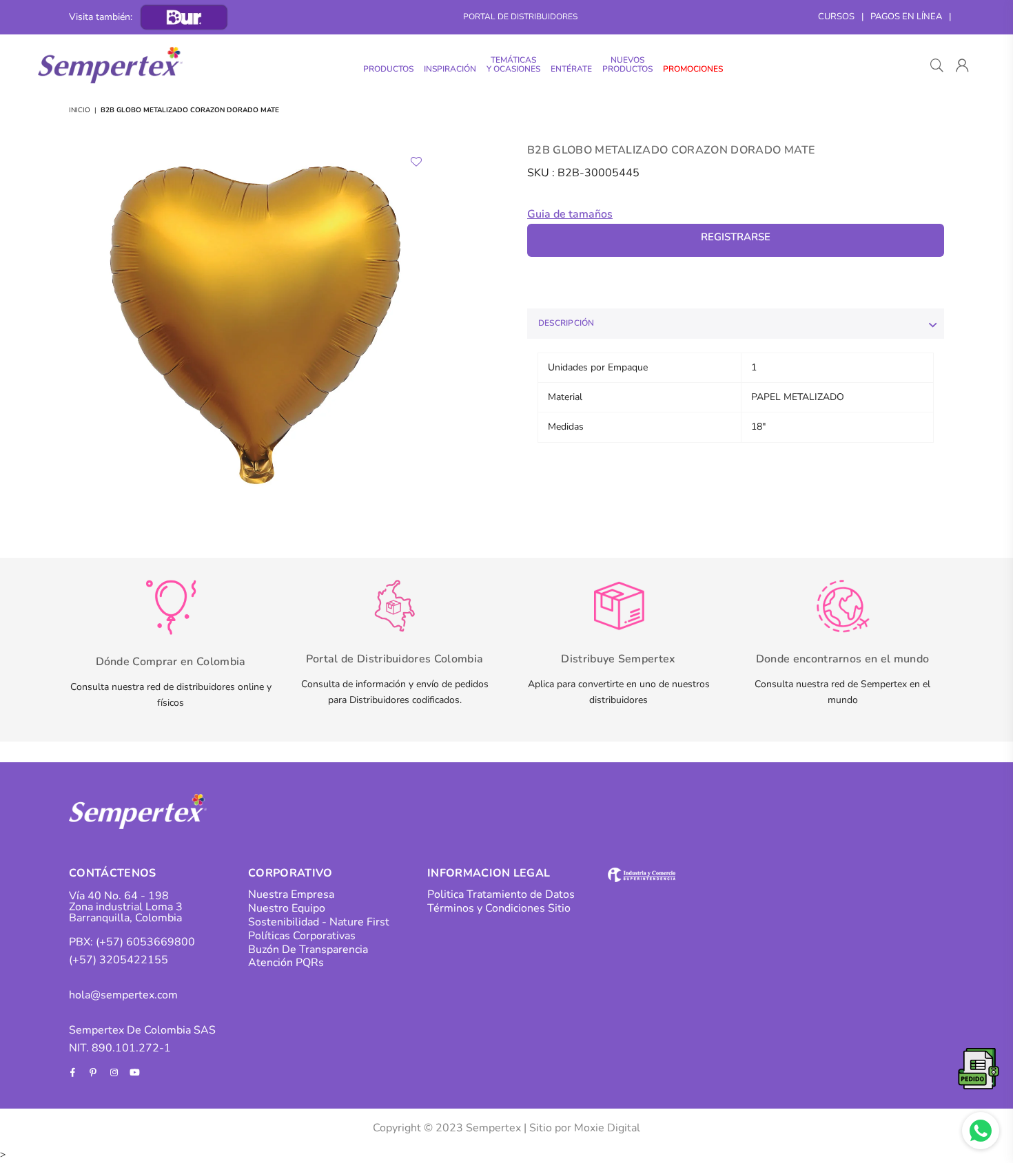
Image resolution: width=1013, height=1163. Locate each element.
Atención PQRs (286, 962)
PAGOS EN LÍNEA (906, 16)
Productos (388, 68)
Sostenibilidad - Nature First (318, 922)
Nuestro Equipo (286, 908)
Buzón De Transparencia (308, 949)
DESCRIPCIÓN (566, 322)
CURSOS (836, 16)
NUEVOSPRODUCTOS (627, 64)
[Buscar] (937, 65)
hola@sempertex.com (123, 995)
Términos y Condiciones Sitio (499, 908)
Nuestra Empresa (291, 894)
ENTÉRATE (571, 68)
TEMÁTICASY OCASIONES (513, 64)
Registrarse (735, 237)
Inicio (79, 110)
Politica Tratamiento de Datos (501, 894)
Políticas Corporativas (302, 935)
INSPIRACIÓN (450, 68)
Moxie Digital (607, 1127)
